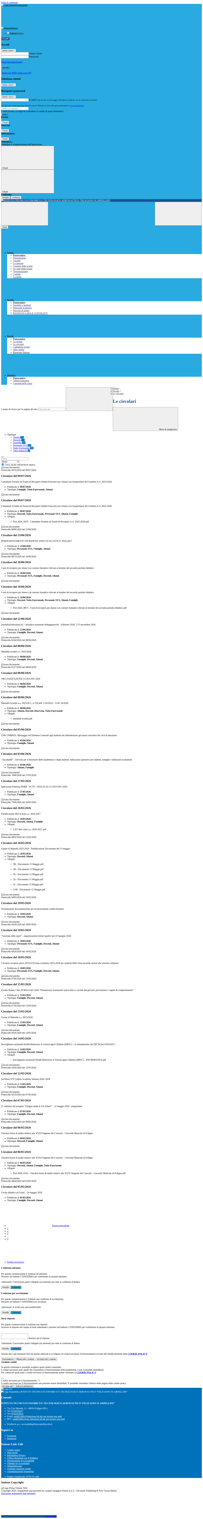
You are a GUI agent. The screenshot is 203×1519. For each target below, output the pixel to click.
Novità (116, 391)
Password (33, 56)
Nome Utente (35, 53)
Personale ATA (22, 445)
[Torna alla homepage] (101, 200)
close (4, 227)
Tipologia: (12, 489)
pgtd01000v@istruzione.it (38, 1416)
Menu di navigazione (168, 429)
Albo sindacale (21, 450)
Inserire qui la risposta (39, 1338)
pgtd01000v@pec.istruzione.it (39, 1419)
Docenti (19, 440)
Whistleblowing (14, 1466)
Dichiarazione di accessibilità (20, 1460)
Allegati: (11, 516)
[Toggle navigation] (24, 214)
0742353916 (17, 1413)
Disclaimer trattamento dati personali (18, 1493)
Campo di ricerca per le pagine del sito (19, 409)
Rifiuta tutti (25, 1359)
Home (116, 388)
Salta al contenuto (9, 2)
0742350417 (17, 1411)
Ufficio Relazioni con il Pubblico (22, 1458)
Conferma (16, 197)
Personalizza (8, 1359)
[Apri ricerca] (178, 214)
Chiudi (5, 122)
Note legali (12, 1452)
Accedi (5, 38)
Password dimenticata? (12, 62)
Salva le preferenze (24, 1386)
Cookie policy (13, 1450)
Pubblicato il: (13, 487)
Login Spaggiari (77, 105)
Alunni (18, 437)
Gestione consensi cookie (19, 1469)
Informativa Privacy (16, 1455)
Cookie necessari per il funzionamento (19, 1380)
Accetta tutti (46, 1359)
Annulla (5, 197)
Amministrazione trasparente (20, 1471)
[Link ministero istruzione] (14, 5)
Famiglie (19, 442)
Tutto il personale (23, 448)
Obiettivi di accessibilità (18, 1463)
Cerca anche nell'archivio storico (20, 464)
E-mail (32, 100)
